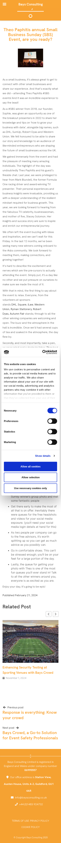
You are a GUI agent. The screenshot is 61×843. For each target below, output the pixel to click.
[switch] (52, 421)
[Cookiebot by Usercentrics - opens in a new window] (43, 352)
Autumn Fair (17, 313)
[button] (55, 614)
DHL (13, 304)
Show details (42, 455)
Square (22, 304)
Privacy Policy (39, 820)
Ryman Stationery (21, 309)
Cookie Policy (30, 827)
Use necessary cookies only (30, 488)
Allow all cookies (30, 466)
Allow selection (31, 477)
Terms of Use (20, 820)
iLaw (30, 304)
